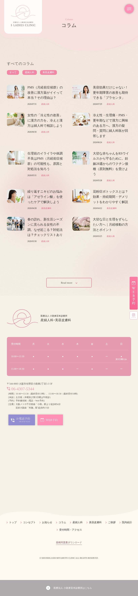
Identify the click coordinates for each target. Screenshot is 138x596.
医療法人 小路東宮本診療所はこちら (73, 588)
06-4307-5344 (22, 389)
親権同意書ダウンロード (69, 542)
